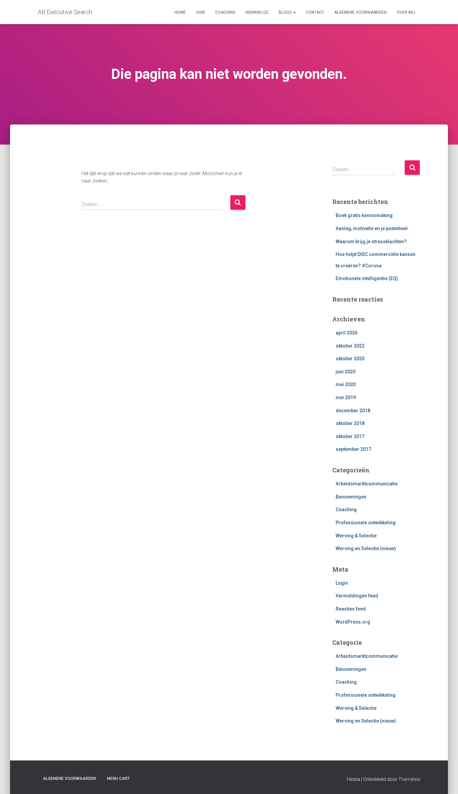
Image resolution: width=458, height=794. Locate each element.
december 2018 (353, 410)
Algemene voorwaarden (360, 12)
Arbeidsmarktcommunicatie (367, 483)
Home (180, 12)
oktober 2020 (350, 358)
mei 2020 (346, 384)
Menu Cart (118, 778)
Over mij (406, 12)
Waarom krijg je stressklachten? (371, 241)
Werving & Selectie (356, 535)
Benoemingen (351, 496)
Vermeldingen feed (357, 595)
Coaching (225, 12)
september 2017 (353, 449)
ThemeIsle (409, 779)
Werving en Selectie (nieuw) (366, 548)
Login (342, 583)
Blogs (285, 12)
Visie (200, 12)
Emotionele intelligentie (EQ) (367, 278)
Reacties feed (351, 609)
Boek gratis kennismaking (364, 215)
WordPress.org (353, 622)
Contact (315, 12)
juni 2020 (345, 371)
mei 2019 (346, 397)
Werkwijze (257, 12)
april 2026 (346, 332)
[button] (294, 12)
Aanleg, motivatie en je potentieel (372, 228)
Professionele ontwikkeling (366, 522)
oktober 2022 (350, 346)
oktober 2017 (350, 436)
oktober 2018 (350, 423)
